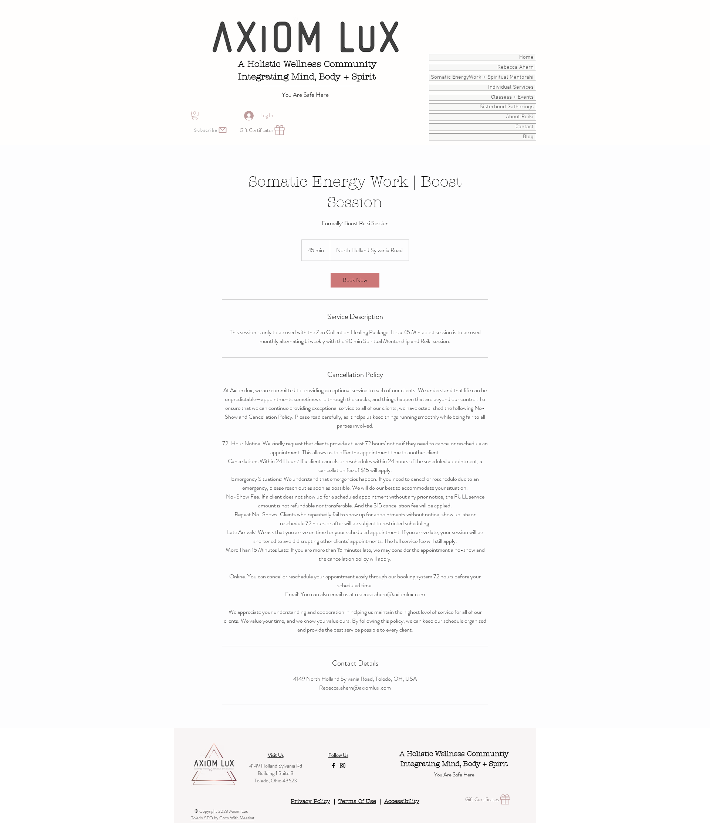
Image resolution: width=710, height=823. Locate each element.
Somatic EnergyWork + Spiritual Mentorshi (482, 77)
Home (526, 57)
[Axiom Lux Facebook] (333, 765)
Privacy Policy (310, 801)
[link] (355, 280)
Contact (524, 127)
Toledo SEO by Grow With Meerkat (222, 818)
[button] (195, 115)
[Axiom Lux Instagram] (342, 765)
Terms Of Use (357, 801)
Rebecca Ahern (515, 67)
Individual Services (511, 87)
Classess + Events (512, 97)
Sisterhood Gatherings (507, 107)
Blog (528, 137)
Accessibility (401, 801)
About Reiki (520, 117)
